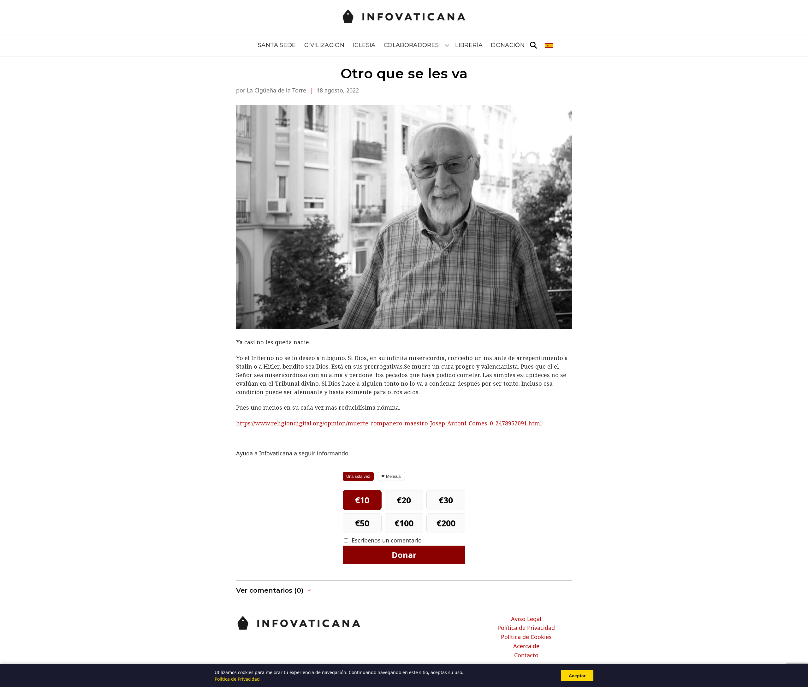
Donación (508, 45)
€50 (362, 523)
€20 (404, 500)
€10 (362, 500)
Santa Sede (277, 45)
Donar (404, 554)
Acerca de (526, 646)
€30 (446, 500)
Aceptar (577, 675)
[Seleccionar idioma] (549, 45)
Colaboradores (411, 45)
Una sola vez (358, 476)
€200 (446, 523)
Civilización (324, 45)
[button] (274, 591)
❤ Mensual (391, 476)
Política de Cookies (526, 637)
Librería (469, 45)
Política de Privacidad (526, 628)
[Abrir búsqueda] (533, 45)
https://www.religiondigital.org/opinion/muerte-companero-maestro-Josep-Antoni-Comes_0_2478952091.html (389, 423)
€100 (404, 523)
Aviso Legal (526, 619)
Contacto (526, 655)
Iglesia (364, 45)
